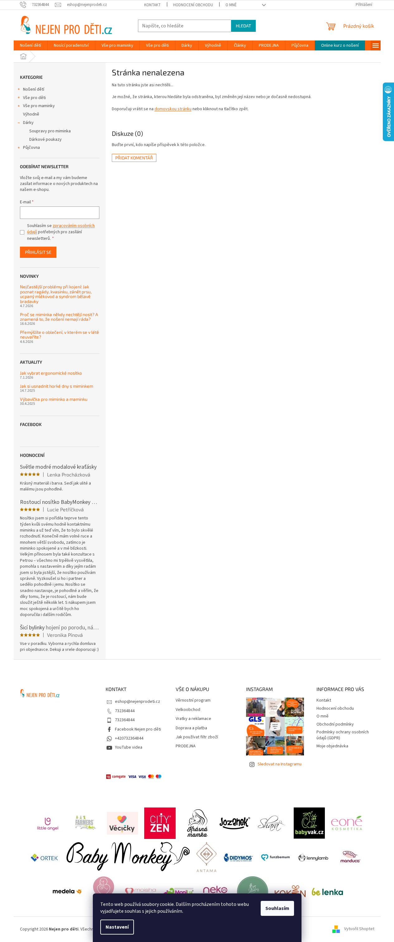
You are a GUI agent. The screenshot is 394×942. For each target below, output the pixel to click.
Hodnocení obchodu (193, 5)
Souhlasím (277, 908)
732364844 (125, 711)
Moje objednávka (332, 746)
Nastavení (117, 927)
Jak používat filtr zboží (197, 737)
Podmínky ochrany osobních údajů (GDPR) (342, 735)
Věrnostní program (193, 700)
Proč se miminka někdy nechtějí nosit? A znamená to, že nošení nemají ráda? (59, 317)
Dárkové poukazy (45, 139)
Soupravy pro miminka (50, 131)
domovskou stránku (173, 109)
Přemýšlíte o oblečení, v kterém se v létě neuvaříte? (59, 334)
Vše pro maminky (39, 106)
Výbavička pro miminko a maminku (54, 399)
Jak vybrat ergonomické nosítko (51, 373)
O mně (231, 5)
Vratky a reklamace (193, 719)
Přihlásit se (38, 252)
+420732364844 (129, 738)
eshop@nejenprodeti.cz (137, 701)
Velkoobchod (188, 710)
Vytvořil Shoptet (359, 929)
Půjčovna (31, 147)
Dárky (28, 123)
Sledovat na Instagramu (279, 764)
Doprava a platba (191, 728)
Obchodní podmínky (335, 724)
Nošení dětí (33, 89)
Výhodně (31, 114)
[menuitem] (30, 45)
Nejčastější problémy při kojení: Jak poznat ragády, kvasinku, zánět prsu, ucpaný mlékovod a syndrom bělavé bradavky (56, 294)
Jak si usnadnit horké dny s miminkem (56, 386)
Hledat (243, 25)
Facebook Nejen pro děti (138, 729)
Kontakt (152, 5)
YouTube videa (128, 747)
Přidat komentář (134, 157)
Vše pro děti (34, 98)
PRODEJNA (186, 746)
